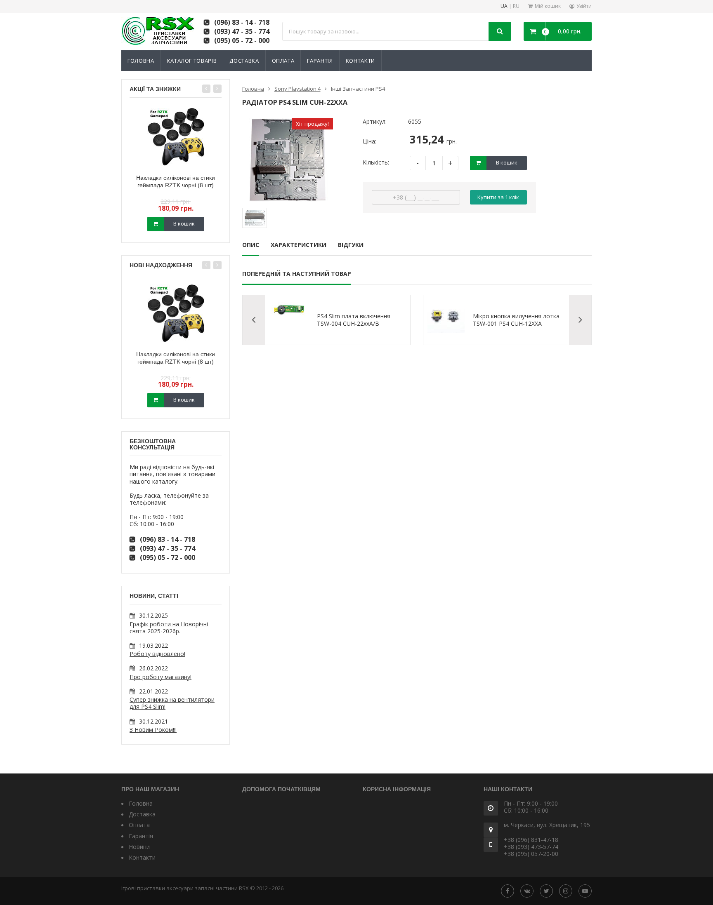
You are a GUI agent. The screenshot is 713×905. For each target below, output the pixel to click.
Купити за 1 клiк (498, 197)
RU (516, 6)
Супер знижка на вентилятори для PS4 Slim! (172, 703)
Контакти (360, 60)
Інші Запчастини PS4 (358, 88)
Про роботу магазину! (160, 677)
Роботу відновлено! (157, 654)
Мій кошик (548, 5)
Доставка (244, 60)
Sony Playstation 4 (297, 88)
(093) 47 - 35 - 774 (241, 31)
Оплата (283, 60)
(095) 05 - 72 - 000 (241, 40)
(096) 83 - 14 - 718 (241, 22)
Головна (140, 60)
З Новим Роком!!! (153, 729)
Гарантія (320, 60)
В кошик (184, 223)
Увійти (584, 5)
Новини (139, 846)
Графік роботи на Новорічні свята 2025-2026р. (169, 627)
